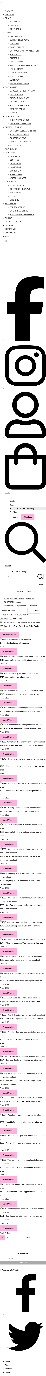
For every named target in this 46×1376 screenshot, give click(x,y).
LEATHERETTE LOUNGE (20, 124)
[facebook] (25, 341)
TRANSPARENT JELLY (19, 84)
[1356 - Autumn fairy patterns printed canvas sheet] (21, 956)
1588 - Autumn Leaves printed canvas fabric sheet (20, 1001)
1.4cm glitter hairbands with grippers (14, 643)
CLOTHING (14, 160)
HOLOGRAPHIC (17, 62)
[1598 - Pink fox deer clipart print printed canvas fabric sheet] (23, 1139)
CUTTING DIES (16, 94)
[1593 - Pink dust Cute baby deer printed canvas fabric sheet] (23, 1036)
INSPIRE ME (10, 229)
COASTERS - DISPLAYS (20, 189)
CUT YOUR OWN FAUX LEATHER (24, 51)
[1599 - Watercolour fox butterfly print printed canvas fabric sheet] (23, 1164)
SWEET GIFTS (16, 174)
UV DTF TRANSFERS (19, 211)
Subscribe (23, 1254)
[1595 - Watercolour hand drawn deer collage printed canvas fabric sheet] (23, 1077)
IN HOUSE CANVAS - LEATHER (23, 65)
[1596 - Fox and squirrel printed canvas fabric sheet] (21, 1098)
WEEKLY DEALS (17, 22)
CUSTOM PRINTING (13, 127)
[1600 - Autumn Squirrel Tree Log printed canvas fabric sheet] (23, 1188)
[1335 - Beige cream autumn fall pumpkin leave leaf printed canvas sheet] (23, 853)
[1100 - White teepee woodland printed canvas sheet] (21, 725)
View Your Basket (11, 606)
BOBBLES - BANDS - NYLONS (23, 91)
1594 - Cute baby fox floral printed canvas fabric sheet (21, 1060)
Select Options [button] (8, 651)
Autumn (19, 602)
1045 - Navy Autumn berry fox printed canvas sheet (20, 694)
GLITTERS (14, 58)
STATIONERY (15, 171)
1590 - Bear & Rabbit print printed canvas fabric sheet (21, 1018)
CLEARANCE (15, 25)
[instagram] (25, 388)
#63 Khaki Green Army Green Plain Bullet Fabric (19, 626)
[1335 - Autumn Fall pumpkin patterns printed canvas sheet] (23, 828)
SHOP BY (9, 225)
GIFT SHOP (10, 153)
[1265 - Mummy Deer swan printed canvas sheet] (20, 808)
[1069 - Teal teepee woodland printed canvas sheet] (21, 708)
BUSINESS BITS (17, 185)
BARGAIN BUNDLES (18, 36)
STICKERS (14, 200)
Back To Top (5, 1233)
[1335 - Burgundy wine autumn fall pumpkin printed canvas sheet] (23, 877)
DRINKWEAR (15, 164)
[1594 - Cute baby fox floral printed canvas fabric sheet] (22, 1056)
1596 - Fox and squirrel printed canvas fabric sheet (20, 1101)
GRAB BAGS (15, 29)
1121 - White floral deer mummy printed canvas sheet (21, 745)
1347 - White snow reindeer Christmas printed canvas (21, 943)
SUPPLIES (14, 113)
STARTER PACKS (17, 109)
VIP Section (9, 14)
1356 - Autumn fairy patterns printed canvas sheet (20, 960)
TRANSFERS (10, 204)
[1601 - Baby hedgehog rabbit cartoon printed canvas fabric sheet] (23, 1212)
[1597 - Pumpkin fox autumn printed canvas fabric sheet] (23, 1118)
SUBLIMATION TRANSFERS (22, 214)
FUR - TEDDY (15, 54)
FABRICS (9, 33)
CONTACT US (11, 233)
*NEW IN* (9, 11)
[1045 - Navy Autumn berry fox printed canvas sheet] (21, 691)
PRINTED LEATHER (18, 73)
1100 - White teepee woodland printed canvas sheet (20, 728)
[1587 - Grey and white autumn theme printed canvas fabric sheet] (23, 977)
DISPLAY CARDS (17, 102)
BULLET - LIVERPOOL (19, 40)
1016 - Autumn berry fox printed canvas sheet (18, 677)
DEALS (8, 18)
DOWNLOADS (11, 149)
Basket (15, 517)
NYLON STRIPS (16, 69)
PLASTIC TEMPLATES (19, 105)
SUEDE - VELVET (17, 76)
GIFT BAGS (15, 156)
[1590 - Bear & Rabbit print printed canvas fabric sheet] (22, 1015)
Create (16, 1270)
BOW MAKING (11, 87)
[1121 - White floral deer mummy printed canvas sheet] (22, 742)
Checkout (28, 517)
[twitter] (25, 1356)
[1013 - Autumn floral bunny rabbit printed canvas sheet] (22, 656)
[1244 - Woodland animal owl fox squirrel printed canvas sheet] (23, 787)
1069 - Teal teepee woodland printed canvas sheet (20, 711)
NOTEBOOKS (16, 193)
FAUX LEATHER (16, 145)
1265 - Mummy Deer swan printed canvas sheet (19, 811)
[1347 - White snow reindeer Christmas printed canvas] (22, 939)
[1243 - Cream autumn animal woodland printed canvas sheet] (23, 763)
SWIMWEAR (15, 80)
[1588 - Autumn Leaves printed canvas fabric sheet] (21, 998)
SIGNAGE (14, 196)
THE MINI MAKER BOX (19, 120)
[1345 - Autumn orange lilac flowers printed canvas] (21, 922)
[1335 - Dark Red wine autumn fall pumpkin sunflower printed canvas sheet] (23, 901)
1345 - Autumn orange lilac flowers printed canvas (20, 926)
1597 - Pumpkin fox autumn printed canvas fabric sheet (22, 1122)
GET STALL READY (13, 222)
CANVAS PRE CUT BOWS (21, 142)
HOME (6, 598)
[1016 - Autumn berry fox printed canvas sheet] (19, 673)
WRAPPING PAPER (18, 178)
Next (28, 1237)
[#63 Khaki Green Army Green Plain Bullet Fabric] (20, 622)
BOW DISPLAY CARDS (19, 134)
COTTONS (14, 44)
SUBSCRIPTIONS (12, 116)
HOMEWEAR (15, 167)
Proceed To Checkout (28, 606)
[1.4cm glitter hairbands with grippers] (15, 639)
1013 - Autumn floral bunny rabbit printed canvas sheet (21, 660)
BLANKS (8, 218)
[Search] (40, 576)
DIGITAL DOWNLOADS (19, 98)
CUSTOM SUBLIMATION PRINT (23, 131)
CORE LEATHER (17, 47)
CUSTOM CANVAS (18, 138)
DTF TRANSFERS (17, 207)
